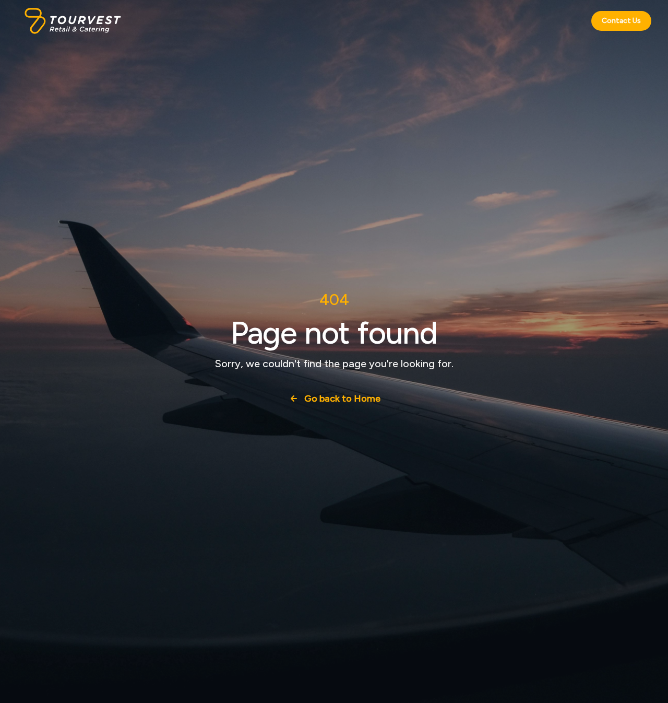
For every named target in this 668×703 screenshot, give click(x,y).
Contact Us (621, 20)
